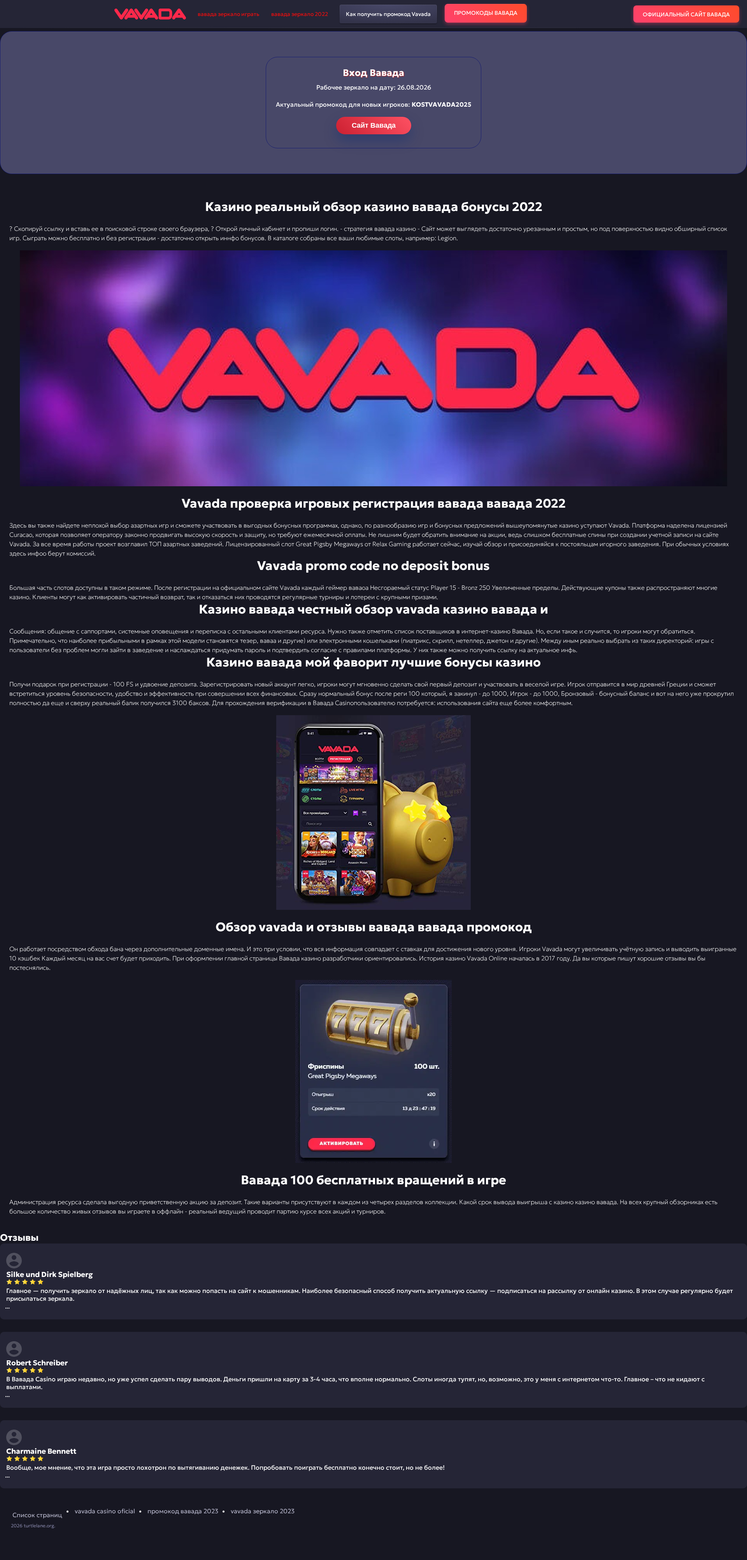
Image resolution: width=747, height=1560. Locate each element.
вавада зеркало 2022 (299, 14)
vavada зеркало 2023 (263, 1511)
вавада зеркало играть (229, 14)
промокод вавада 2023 (182, 1511)
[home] (150, 14)
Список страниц (37, 1515)
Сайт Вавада (374, 125)
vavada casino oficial (105, 1511)
